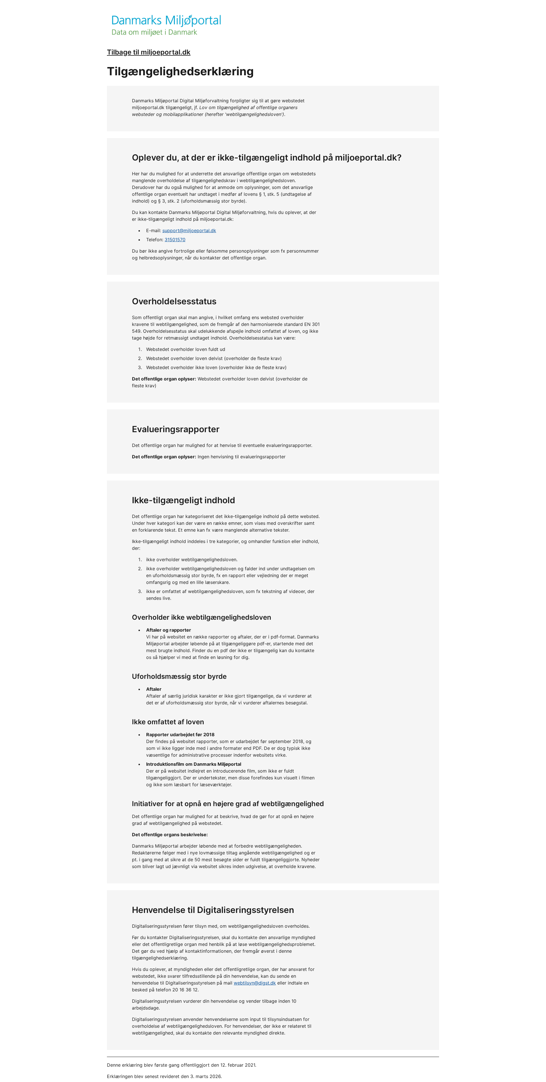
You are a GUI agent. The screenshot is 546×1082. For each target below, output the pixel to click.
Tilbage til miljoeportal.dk (149, 52)
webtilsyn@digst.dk (255, 983)
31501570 (175, 239)
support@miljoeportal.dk (189, 230)
